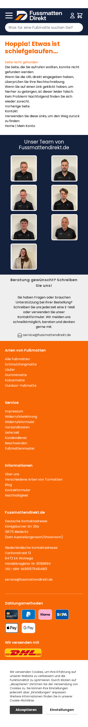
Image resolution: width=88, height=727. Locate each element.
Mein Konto (26, 126)
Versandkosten (17, 427)
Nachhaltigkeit (16, 495)
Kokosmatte (15, 380)
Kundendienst (16, 437)
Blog (8, 484)
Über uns (12, 474)
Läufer (10, 369)
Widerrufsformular (20, 422)
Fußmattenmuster (20, 448)
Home (10, 126)
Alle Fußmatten (17, 359)
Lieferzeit (12, 432)
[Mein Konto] (72, 15)
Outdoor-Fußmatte (20, 385)
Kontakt (11, 111)
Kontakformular (17, 490)
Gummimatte (16, 375)
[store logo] (41, 15)
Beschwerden (16, 443)
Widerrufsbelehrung (21, 416)
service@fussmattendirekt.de (46, 335)
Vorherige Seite (17, 106)
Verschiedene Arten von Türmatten (33, 479)
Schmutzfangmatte (21, 364)
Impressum (14, 411)
